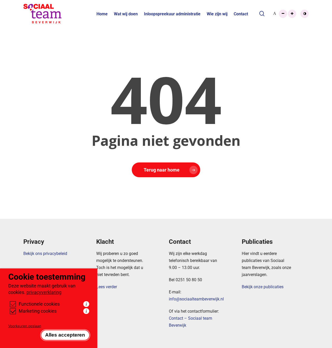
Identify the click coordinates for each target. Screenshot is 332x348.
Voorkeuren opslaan (24, 326)
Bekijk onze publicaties (262, 286)
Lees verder (106, 286)
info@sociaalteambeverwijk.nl (196, 298)
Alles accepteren (65, 335)
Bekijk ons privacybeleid (45, 253)
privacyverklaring (43, 292)
